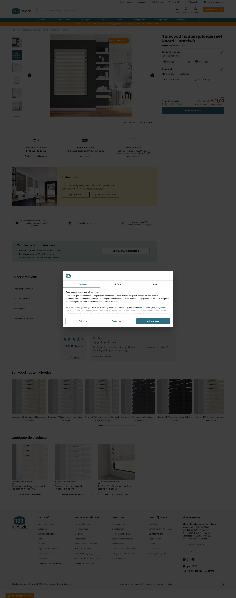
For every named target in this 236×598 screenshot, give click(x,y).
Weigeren (83, 321)
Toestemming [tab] (81, 284)
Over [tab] (155, 284)
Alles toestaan (153, 321)
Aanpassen (116, 321)
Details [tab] (118, 284)
